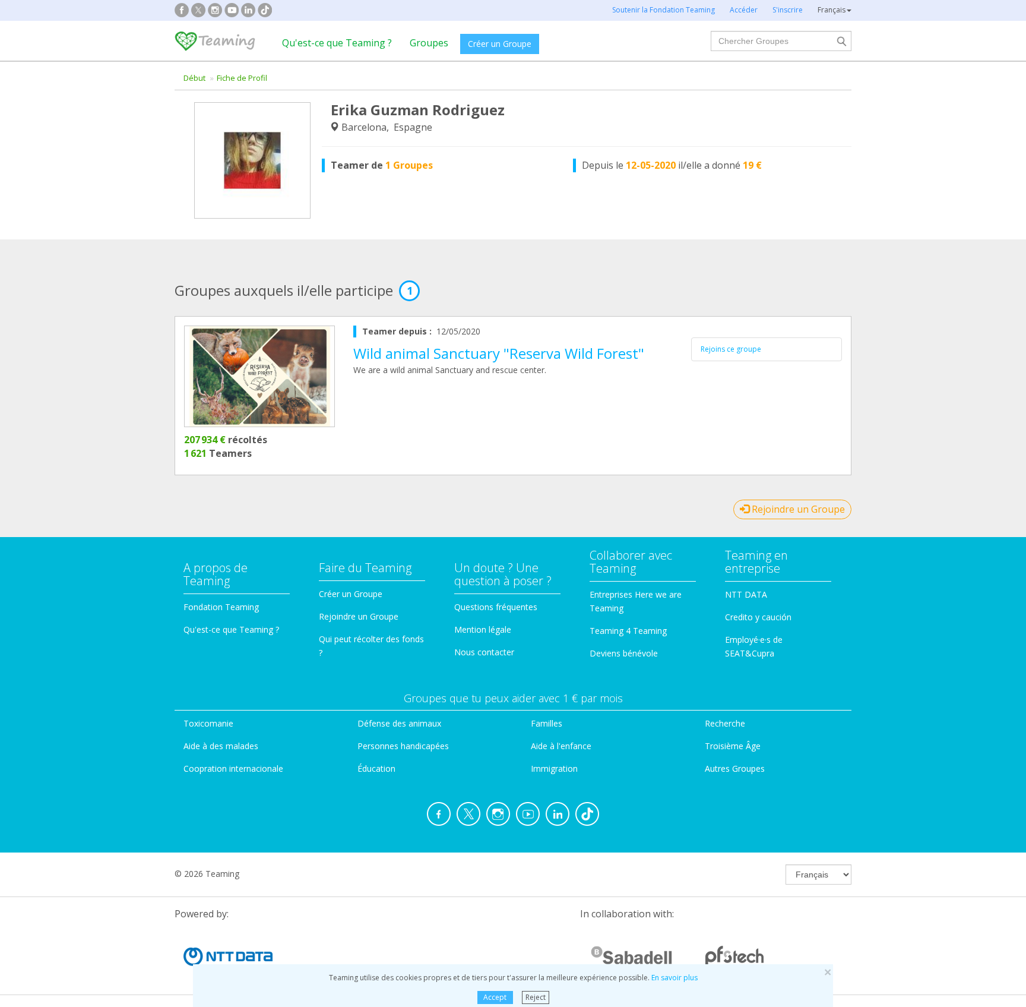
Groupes (429, 42)
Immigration (554, 768)
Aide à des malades (220, 746)
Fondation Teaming (221, 607)
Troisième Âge (733, 746)
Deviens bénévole (624, 653)
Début (194, 77)
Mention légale (482, 629)
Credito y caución (758, 617)
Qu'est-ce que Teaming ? (337, 42)
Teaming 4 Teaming (628, 630)
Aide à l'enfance (561, 746)
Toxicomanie (208, 723)
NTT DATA (746, 594)
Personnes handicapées (403, 746)
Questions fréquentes (495, 607)
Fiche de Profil (242, 77)
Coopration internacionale (233, 768)
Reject (535, 997)
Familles (546, 723)
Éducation (376, 768)
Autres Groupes (735, 768)
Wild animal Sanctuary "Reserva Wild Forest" (498, 353)
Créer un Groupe (499, 43)
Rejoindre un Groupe (797, 509)
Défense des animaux (399, 723)
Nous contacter (484, 652)
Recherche (725, 723)
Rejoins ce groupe (731, 349)
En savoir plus (674, 978)
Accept (494, 997)
